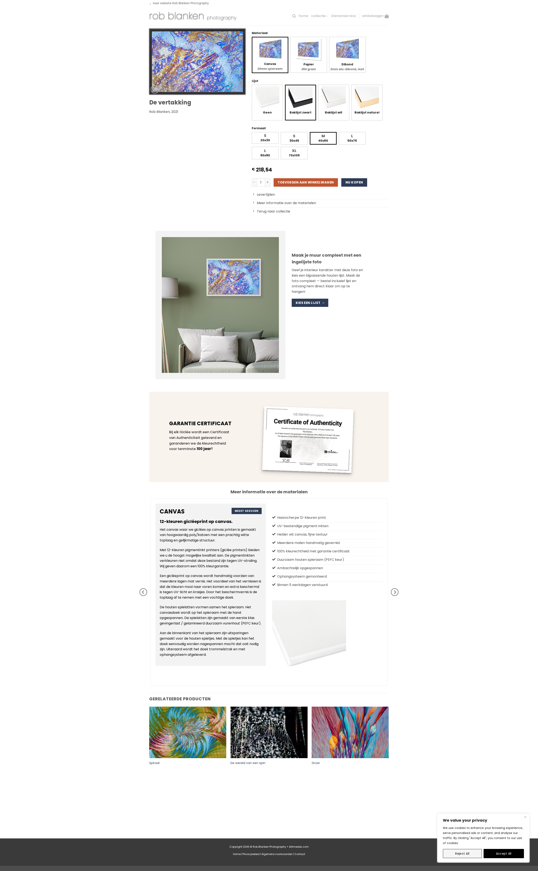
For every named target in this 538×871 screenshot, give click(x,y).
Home (303, 15)
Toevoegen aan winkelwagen (306, 182)
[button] (294, 16)
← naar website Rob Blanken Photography (179, 3)
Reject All (462, 853)
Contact (299, 854)
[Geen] (267, 98)
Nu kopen (354, 182)
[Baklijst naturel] (367, 98)
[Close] (525, 817)
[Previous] (143, 592)
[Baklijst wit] (334, 98)
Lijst (255, 81)
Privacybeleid (251, 854)
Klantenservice (343, 15)
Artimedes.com (299, 847)
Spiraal (154, 763)
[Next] (394, 592)
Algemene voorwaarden (277, 854)
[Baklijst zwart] (300, 98)
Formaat (259, 128)
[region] (483, 838)
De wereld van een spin (247, 763)
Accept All (504, 853)
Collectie (318, 15)
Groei (316, 763)
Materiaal (260, 33)
